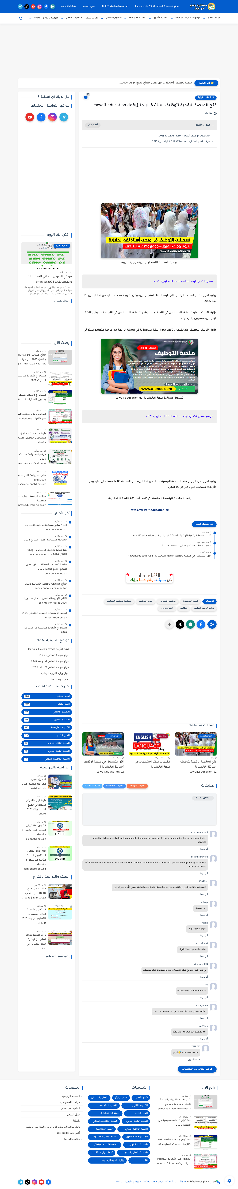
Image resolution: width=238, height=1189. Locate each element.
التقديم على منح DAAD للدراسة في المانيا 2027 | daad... (34, 893)
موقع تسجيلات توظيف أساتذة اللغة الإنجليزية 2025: (181, 141)
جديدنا (37, 18)
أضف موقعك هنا (60, 679)
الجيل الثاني (47, 735)
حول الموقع (73, 1114)
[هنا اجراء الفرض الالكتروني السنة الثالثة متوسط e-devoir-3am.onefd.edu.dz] (60, 853)
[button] (201, 624)
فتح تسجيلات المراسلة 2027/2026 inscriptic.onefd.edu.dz (31, 480)
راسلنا (76, 1120)
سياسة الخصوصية (70, 1102)
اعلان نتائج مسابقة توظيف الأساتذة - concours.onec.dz (45, 527)
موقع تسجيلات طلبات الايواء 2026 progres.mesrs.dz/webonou (29, 459)
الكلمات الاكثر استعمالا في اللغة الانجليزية (186, 546)
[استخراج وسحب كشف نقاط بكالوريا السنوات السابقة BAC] (60, 397)
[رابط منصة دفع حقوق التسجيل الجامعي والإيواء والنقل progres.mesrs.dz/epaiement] (60, 435)
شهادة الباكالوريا (138, 1145)
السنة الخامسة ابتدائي (47, 759)
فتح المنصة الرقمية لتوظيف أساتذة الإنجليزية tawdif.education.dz (172, 536)
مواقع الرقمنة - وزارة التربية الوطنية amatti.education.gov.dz (30, 501)
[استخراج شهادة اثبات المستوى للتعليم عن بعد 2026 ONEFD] (60, 912)
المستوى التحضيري (137, 1137)
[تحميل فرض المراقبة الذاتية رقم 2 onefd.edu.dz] (60, 782)
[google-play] (52, 6)
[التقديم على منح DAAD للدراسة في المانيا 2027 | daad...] (60, 891)
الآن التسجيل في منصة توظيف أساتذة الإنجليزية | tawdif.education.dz (169, 556)
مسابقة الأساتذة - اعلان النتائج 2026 (45, 540)
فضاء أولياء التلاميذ (102, 1152)
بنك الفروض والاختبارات (105, 1137)
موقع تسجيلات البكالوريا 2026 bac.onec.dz (157, 6)
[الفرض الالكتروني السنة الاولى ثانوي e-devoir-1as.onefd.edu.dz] (60, 828)
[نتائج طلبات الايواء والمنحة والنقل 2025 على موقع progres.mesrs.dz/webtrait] (60, 357)
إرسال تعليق (202, 798)
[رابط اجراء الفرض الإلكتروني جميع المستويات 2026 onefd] (60, 802)
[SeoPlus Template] (218, 1182)
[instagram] (39, 6)
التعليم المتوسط (137, 18)
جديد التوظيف (145, 601)
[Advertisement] (119, 51)
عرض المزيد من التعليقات (197, 1069)
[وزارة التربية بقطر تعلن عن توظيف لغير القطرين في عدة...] (60, 937)
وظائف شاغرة (91, 18)
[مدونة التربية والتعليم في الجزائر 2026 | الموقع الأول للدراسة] (203, 6)
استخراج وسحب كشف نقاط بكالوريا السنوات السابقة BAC (28, 397)
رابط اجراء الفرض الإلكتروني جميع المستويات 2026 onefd (36, 807)
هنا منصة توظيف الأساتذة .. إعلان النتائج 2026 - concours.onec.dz (152, 83)
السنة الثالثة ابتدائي (47, 743)
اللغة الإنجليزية (206, 97)
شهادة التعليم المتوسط (134, 1152)
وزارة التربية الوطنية (204, 608)
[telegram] (20, 6)
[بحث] (20, 18)
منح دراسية (89, 6)
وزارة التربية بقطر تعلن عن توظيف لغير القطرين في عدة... (36, 942)
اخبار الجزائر (47, 704)
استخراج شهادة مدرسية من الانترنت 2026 (29, 378)
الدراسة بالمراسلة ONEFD (115, 6)
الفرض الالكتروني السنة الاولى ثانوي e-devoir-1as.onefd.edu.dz (34, 833)
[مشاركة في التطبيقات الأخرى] (169, 624)
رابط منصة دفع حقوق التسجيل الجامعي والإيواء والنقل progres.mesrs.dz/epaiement (28, 438)
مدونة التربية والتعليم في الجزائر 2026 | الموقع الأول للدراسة (151, 1182)
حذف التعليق (194, 1059)
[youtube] (33, 6)
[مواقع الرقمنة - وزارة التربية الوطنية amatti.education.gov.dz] (60, 498)
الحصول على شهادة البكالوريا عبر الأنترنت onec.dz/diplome (28, 416)
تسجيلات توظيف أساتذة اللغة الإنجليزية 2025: (184, 136)
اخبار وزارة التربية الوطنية (55, 673)
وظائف (183, 608)
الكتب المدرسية (104, 1129)
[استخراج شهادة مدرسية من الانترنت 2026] (60, 378)
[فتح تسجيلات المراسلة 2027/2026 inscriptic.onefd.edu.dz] (60, 477)
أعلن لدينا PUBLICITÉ (68, 1132)
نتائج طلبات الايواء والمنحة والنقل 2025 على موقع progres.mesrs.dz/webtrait (29, 359)
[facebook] (46, 6)
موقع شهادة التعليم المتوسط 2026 (50, 661)
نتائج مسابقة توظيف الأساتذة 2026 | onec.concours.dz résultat (45, 586)
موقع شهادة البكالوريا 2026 (54, 655)
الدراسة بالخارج (51, 18)
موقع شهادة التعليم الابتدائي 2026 (50, 667)
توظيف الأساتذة (167, 601)
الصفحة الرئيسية (71, 1096)
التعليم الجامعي (74, 18)
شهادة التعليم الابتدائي (106, 1145)
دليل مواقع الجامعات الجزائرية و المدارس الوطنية (53, 1126)
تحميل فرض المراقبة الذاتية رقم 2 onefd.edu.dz (34, 784)
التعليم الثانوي (160, 18)
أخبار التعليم (47, 696)
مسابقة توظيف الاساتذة (119, 601)
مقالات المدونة (68, 6)
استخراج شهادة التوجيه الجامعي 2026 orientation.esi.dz (44, 615)
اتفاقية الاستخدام (70, 1108)
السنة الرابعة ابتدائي (136, 1129)
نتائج (145, 1160)
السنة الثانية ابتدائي (47, 751)
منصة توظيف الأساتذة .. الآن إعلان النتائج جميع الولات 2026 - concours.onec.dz (46, 569)
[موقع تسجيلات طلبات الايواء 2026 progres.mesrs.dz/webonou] (60, 456)
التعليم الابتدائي (114, 18)
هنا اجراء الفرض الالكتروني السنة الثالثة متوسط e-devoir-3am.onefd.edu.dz (35, 860)
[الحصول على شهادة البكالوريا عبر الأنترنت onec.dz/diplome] (60, 416)
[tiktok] (26, 6)
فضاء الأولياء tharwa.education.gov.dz (48, 648)
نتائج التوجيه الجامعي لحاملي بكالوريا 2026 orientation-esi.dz (45, 601)
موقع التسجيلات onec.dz (188, 18)
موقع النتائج (214, 18)
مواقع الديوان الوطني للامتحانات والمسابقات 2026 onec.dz (50, 279)
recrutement (166, 608)
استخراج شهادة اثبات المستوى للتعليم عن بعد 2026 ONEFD (33, 917)
